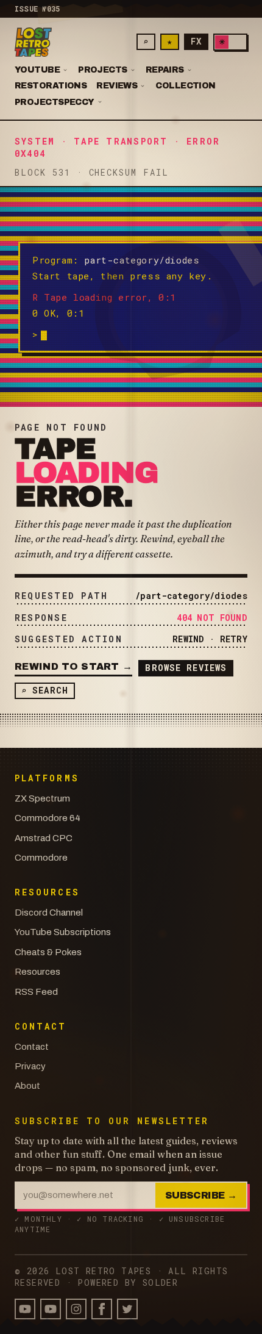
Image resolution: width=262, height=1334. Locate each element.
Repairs (165, 70)
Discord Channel (49, 912)
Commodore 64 (47, 818)
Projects (102, 70)
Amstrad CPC (44, 838)
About (27, 1086)
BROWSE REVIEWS (186, 667)
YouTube (37, 70)
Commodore (41, 857)
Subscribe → (200, 1195)
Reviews (116, 86)
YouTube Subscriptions (63, 932)
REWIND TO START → (73, 666)
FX (196, 41)
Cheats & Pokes (48, 952)
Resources (37, 972)
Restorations (51, 86)
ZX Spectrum (42, 798)
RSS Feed (36, 992)
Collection (185, 86)
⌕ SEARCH (44, 690)
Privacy (30, 1066)
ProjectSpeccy (54, 103)
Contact (32, 1047)
